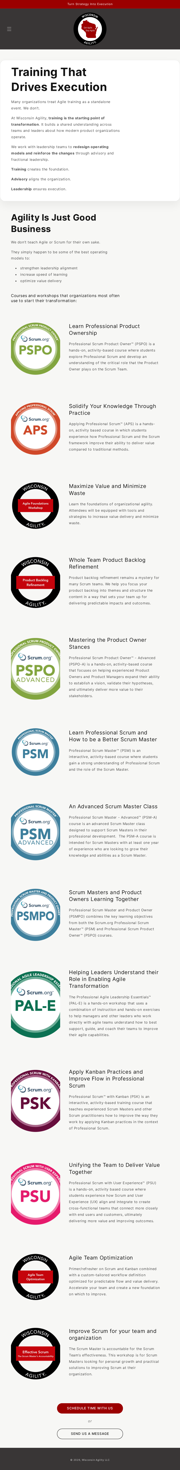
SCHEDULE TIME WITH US (90, 1408)
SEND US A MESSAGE (90, 1434)
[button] (9, 29)
